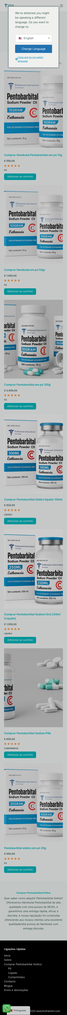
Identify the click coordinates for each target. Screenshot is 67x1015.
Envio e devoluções (16, 990)
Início (7, 955)
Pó (5, 170)
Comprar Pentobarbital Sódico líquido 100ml (33, 499)
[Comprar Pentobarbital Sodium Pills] (33, 687)
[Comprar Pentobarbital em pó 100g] (33, 339)
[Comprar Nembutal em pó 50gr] (33, 224)
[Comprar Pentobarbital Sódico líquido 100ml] (33, 453)
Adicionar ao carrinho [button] (20, 176)
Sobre (7, 959)
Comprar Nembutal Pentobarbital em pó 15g (33, 155)
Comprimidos (11, 748)
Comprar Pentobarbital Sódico (23, 964)
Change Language (34, 48)
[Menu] (61, 5)
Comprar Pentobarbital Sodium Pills (27, 733)
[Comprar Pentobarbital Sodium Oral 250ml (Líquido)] (33, 568)
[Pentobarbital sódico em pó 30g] (33, 802)
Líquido (8, 514)
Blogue (8, 985)
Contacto (10, 981)
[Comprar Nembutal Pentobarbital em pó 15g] (33, 109)
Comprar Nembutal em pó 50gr (24, 269)
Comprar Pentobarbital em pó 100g (27, 384)
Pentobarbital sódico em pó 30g (25, 848)
